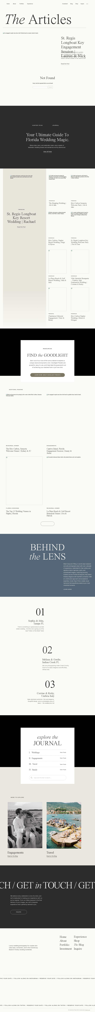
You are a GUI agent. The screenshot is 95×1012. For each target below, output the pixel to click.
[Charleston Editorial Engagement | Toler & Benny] (57, 299)
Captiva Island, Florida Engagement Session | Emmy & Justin (59, 451)
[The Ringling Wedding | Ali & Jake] (58, 186)
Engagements (51, 445)
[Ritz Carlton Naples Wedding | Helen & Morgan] (80, 299)
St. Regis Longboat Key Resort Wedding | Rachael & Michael (21, 220)
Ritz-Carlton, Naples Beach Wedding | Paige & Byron (56, 242)
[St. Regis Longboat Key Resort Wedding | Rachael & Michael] (21, 189)
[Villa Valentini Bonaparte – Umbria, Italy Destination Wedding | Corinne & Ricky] (80, 261)
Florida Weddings (12, 508)
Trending (73, 200)
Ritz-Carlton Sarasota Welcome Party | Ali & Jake (79, 205)
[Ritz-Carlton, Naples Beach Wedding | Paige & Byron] (57, 224)
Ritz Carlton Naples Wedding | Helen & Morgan (78, 318)
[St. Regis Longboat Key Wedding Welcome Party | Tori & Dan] (80, 224)
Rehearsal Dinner (12, 445)
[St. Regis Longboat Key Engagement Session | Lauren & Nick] (30, 51)
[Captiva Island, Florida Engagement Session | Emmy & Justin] (65, 418)
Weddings (52, 200)
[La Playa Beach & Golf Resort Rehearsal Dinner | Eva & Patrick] (65, 481)
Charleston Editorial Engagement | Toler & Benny (56, 318)
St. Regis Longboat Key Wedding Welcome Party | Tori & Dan (80, 242)
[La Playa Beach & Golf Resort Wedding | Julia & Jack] (57, 261)
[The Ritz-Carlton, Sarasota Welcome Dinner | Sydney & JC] (24, 418)
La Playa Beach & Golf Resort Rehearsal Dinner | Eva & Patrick (58, 513)
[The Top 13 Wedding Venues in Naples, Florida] (24, 481)
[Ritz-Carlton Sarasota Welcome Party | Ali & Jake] (80, 186)
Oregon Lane (87, 1010)
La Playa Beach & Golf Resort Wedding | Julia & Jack (57, 280)
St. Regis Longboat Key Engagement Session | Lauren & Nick (73, 47)
